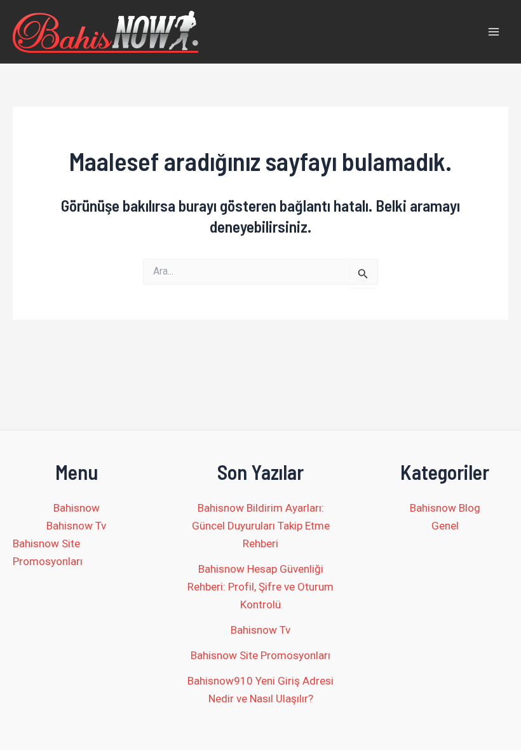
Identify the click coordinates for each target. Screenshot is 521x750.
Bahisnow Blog (445, 507)
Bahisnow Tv (76, 525)
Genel (445, 525)
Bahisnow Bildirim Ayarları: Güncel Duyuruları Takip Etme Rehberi (261, 525)
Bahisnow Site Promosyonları (48, 552)
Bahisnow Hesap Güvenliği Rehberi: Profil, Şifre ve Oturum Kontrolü (260, 586)
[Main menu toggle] (494, 31)
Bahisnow (76, 507)
